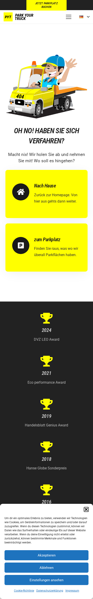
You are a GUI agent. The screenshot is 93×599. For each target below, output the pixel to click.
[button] (86, 509)
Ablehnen (46, 568)
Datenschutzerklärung (49, 590)
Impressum (72, 590)
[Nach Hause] (23, 191)
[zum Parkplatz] (23, 245)
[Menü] (68, 17)
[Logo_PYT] (19, 16)
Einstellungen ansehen (46, 580)
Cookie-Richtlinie (24, 590)
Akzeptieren (47, 555)
